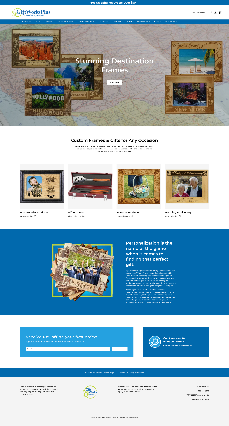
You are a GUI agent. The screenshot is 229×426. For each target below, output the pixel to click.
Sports (118, 22)
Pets (156, 22)
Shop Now (67, 82)
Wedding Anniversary (178, 212)
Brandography (133, 417)
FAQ (115, 373)
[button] (220, 12)
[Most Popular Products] (42, 186)
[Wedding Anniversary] (187, 186)
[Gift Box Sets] (90, 186)
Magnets (48, 22)
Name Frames (29, 22)
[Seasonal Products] (139, 186)
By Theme (170, 22)
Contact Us (123, 373)
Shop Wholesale (198, 12)
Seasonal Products (127, 212)
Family (104, 22)
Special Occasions (137, 22)
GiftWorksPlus (100, 417)
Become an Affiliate (93, 373)
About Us (108, 373)
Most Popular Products (34, 212)
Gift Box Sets (66, 22)
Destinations (87, 22)
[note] (77, 341)
